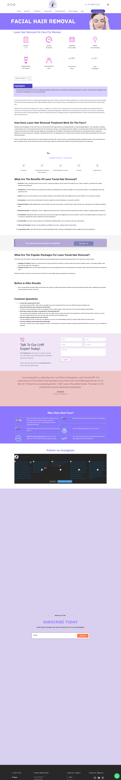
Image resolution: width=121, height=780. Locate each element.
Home (19, 11)
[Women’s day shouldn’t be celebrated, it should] (60, 470)
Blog (82, 11)
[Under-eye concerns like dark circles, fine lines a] (79, 470)
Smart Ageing (73, 11)
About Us (27, 11)
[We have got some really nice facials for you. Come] (42, 470)
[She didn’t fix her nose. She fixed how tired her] (23, 470)
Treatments (48, 11)
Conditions (36, 11)
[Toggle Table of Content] (28, 78)
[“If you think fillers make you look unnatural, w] (98, 470)
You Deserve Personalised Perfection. (43, 243)
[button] (108, 4)
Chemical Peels (60, 11)
